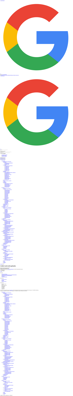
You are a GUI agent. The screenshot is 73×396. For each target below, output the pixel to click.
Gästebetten (6, 212)
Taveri (4, 261)
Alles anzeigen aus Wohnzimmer (7, 161)
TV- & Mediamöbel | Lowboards (7, 180)
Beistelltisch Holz (7, 163)
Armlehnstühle (6, 200)
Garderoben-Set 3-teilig (7, 237)
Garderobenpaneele (5, 374)
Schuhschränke (5, 233)
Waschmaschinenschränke (6, 230)
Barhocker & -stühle (5, 337)
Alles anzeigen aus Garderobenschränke (9, 240)
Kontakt (3, 280)
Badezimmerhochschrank (8, 226)
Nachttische (4, 218)
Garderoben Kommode (6, 232)
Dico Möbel (4, 250)
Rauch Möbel (5, 258)
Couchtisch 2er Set (7, 166)
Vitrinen (4, 181)
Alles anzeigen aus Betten (8, 208)
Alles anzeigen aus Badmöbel (6, 219)
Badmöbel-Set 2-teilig (7, 221)
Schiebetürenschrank (7, 217)
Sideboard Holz (7, 177)
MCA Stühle (6, 387)
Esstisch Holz (6, 326)
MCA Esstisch (6, 255)
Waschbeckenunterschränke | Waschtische (8, 361)
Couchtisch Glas (7, 298)
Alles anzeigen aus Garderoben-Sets (9, 367)
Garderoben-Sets (5, 235)
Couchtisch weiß (7, 170)
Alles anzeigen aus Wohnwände (9, 183)
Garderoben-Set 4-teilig (7, 238)
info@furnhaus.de (4, 74)
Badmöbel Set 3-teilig (7, 222)
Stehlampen (4, 247)
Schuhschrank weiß (7, 234)
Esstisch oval (6, 196)
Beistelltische (5, 162)
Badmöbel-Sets (5, 220)
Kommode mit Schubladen (8, 174)
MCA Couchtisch (7, 254)
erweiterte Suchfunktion (10, 269)
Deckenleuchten (5, 246)
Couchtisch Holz (7, 167)
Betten (4, 339)
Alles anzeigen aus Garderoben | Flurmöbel (8, 363)
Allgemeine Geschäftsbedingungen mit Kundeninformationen (9, 274)
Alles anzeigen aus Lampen (6, 245)
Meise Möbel (5, 256)
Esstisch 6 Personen (7, 191)
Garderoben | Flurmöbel (5, 231)
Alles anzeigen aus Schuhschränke (9, 365)
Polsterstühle (6, 202)
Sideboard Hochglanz (7, 176)
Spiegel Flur (4, 244)
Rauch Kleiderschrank (7, 391)
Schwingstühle (6, 203)
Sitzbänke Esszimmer (5, 204)
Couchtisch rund (7, 300)
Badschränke (4, 224)
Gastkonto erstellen (4, 155)
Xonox (4, 262)
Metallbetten (6, 211)
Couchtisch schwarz (7, 169)
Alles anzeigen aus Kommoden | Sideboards (10, 172)
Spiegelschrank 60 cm (7, 229)
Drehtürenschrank (7, 214)
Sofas (4, 311)
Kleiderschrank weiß (7, 348)
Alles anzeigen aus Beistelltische (9, 294)
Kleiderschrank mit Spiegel (8, 216)
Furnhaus (4, 252)
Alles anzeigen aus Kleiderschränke (9, 213)
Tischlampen (4, 248)
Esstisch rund (6, 328)
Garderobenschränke (5, 239)
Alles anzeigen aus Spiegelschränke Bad (10, 228)
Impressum (3, 276)
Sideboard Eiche (7, 307)
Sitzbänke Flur (5, 243)
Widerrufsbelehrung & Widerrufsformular (7, 275)
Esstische (4, 320)
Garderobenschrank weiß (8, 242)
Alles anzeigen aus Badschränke (9, 225)
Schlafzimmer (3, 206)
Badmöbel (3, 350)
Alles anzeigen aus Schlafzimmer (7, 207)
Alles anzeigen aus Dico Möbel (8, 382)
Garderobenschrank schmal (8, 241)
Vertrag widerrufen (4, 281)
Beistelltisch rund (7, 164)
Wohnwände (4, 182)
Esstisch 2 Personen (7, 190)
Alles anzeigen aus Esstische (8, 189)
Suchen (3, 270)
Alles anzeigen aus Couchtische (8, 165)
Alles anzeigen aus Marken (6, 249)
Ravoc (4, 260)
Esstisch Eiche (6, 193)
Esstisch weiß (6, 198)
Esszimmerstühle (5, 199)
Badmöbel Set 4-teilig (7, 354)
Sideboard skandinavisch (8, 178)
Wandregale (4, 313)
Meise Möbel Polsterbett (8, 389)
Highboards (4, 302)
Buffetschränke (5, 335)
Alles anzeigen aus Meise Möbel (9, 257)
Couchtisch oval (7, 168)
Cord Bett (6, 209)
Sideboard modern (7, 309)
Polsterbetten (6, 341)
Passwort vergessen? (4, 156)
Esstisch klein (6, 195)
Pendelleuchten (5, 378)
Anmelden (4, 153)
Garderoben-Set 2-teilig (7, 236)
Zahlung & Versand (4, 279)
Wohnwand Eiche (7, 315)
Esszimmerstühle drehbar (8, 201)
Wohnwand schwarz (7, 186)
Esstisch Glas (6, 194)
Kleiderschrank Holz (7, 215)
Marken (3, 380)
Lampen (3, 376)
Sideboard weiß (7, 179)
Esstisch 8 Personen (7, 192)
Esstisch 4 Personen (7, 322)
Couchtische (4, 296)
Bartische (4, 205)
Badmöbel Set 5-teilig (7, 223)
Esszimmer (3, 187)
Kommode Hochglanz (7, 173)
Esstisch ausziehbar (7, 324)
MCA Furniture (5, 253)
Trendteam (4, 393)
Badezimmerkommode (7, 227)
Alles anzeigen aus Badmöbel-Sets (9, 352)
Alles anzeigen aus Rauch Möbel (9, 259)
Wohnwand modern (7, 185)
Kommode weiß (7, 175)
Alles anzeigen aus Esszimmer (7, 188)
